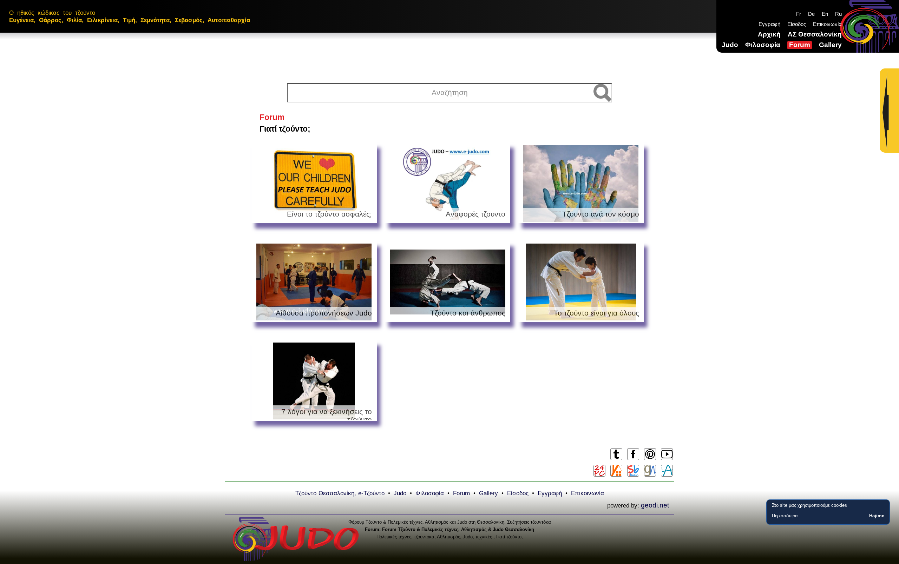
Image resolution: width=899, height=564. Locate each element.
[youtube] (666, 459)
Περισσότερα (785, 515)
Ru (838, 14)
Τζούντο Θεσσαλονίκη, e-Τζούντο (340, 493)
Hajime (876, 515)
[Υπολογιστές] (599, 471)
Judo (730, 44)
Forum (799, 44)
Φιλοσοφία (762, 44)
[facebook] (633, 459)
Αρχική (769, 34)
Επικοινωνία (827, 24)
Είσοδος (796, 24)
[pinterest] (649, 459)
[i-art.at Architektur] (667, 471)
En (825, 14)
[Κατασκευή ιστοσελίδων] (650, 471)
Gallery (830, 44)
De (811, 14)
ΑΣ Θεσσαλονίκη (815, 34)
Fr (798, 14)
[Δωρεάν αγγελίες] (616, 471)
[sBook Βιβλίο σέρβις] (633, 471)
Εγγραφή (769, 24)
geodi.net (655, 505)
